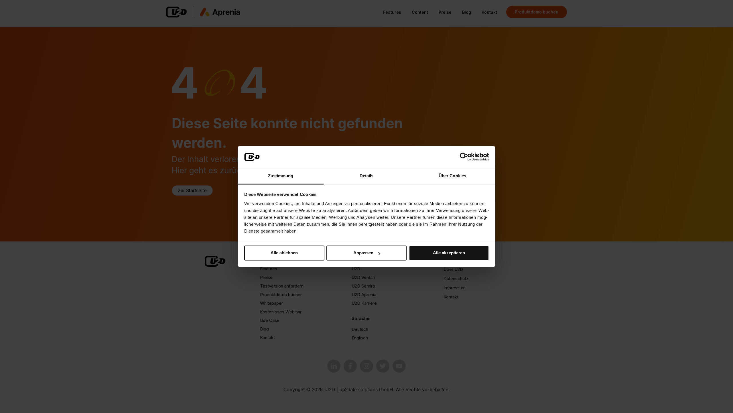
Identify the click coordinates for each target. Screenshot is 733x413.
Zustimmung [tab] (280, 175)
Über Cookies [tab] (452, 175)
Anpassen (363, 253)
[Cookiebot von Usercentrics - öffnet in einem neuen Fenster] (464, 157)
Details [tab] (367, 175)
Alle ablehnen (284, 253)
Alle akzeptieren (449, 253)
